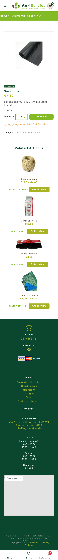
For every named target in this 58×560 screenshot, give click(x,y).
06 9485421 (29, 339)
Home (3, 16)
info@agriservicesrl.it (29, 428)
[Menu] (7, 5)
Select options (17, 190)
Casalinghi (21, 132)
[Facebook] (29, 349)
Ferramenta (17, 16)
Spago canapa (29, 179)
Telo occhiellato (29, 296)
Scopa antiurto (29, 254)
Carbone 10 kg (29, 221)
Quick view (39, 190)
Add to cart (41, 117)
